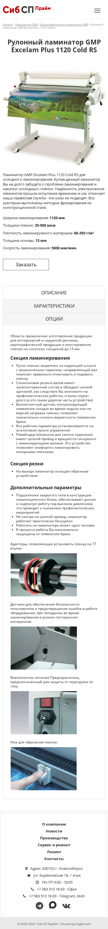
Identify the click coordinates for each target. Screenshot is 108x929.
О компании (54, 824)
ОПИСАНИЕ (54, 293)
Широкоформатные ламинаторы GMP (64, 24)
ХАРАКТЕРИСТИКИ (54, 306)
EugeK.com (83, 924)
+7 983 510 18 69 (42, 896)
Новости (54, 831)
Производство (54, 838)
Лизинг (54, 851)
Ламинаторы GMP (26, 24)
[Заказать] (26, 264)
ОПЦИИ (54, 319)
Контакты (54, 858)
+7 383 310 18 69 (51, 889)
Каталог (8, 24)
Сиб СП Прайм (26, 9)
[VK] (67, 905)
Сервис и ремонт (54, 844)
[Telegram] (40, 905)
